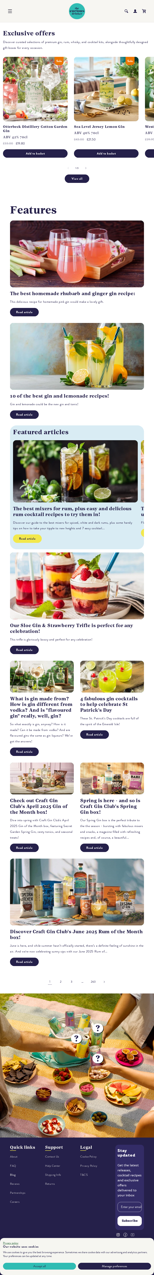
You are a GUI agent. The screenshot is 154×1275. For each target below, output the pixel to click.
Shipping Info (53, 1175)
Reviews (14, 1184)
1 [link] (50, 981)
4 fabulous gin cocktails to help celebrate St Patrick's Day (109, 704)
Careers (14, 1202)
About (14, 1157)
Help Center (52, 1166)
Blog (12, 1175)
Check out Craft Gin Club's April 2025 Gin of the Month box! (39, 806)
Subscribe (130, 1221)
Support (54, 1147)
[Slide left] (68, 168)
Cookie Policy (88, 1157)
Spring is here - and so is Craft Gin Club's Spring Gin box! (110, 806)
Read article (24, 312)
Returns (50, 1184)
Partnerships (17, 1193)
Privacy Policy (88, 1166)
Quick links (22, 1147)
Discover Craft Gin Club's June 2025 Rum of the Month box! (76, 934)
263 (93, 982)
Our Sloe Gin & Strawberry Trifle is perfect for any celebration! (71, 628)
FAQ (13, 1166)
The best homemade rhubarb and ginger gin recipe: (72, 293)
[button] (10, 11)
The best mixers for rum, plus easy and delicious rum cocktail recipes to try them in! (72, 511)
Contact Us (52, 1157)
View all (77, 178)
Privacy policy (10, 1243)
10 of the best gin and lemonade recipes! (59, 396)
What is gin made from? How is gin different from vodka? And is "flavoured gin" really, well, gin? (41, 707)
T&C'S (84, 1175)
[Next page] (104, 981)
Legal (86, 1147)
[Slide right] (85, 168)
